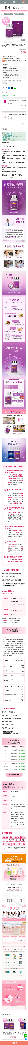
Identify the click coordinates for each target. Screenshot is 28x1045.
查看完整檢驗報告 (14, 774)
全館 (3, 58)
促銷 (3, 60)
